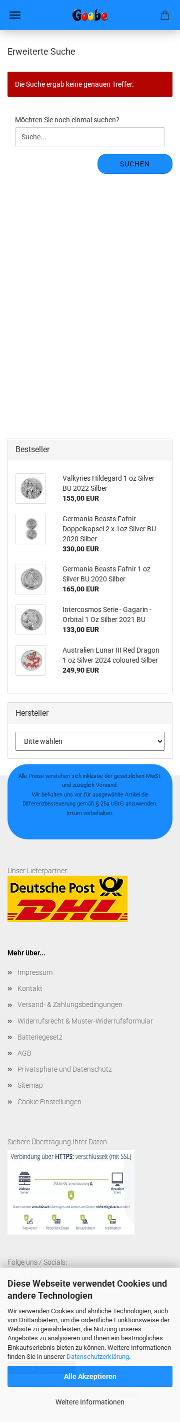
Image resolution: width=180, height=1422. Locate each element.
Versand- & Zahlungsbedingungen (70, 1004)
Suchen (135, 164)
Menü (15, 15)
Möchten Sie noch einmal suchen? (67, 120)
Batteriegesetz (40, 1037)
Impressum (35, 972)
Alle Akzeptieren (90, 1376)
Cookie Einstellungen (50, 1102)
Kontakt (30, 988)
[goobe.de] (90, 15)
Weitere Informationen (90, 1402)
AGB (25, 1053)
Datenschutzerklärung (97, 1356)
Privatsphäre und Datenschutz (65, 1069)
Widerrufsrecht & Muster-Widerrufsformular (85, 1021)
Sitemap (30, 1085)
